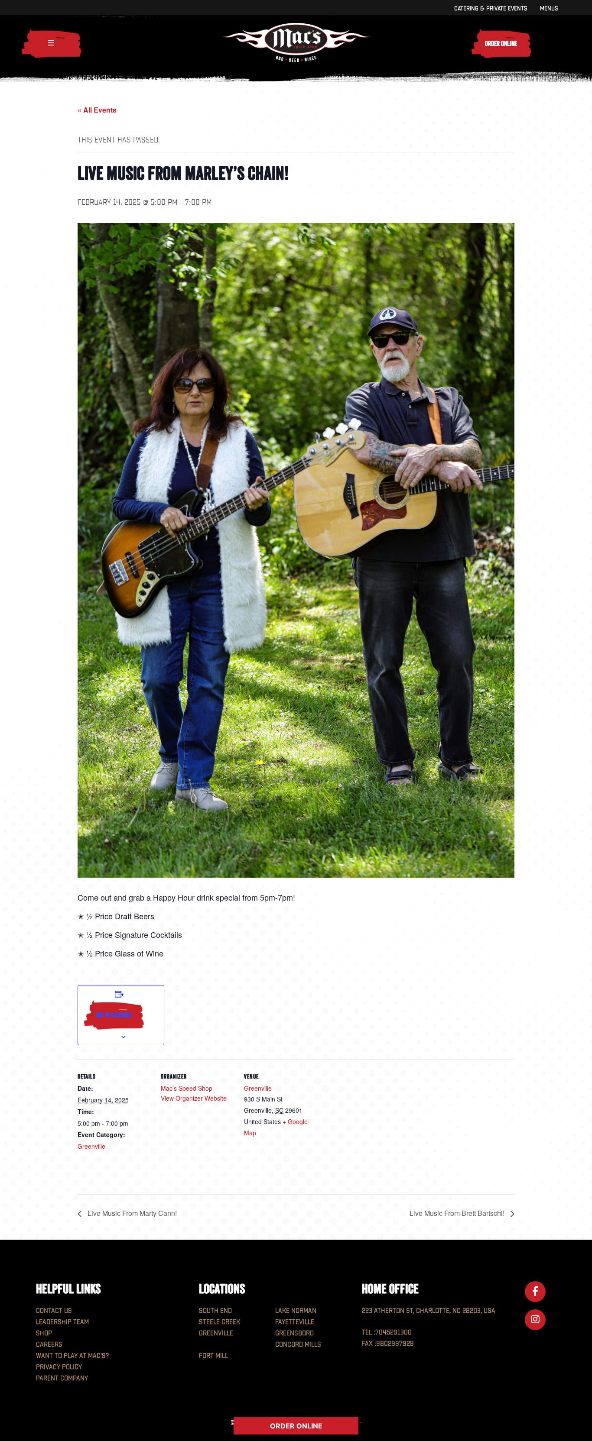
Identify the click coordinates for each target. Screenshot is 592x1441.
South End (215, 1311)
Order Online (501, 43)
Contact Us (54, 1311)
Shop (44, 1333)
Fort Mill (213, 1356)
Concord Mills (298, 1345)
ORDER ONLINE (296, 1426)
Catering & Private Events (490, 8)
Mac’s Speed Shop (186, 1088)
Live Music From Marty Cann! (131, 1213)
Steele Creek (219, 1322)
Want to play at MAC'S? (72, 1356)
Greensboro (294, 1333)
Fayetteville (294, 1322)
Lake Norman (295, 1311)
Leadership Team (62, 1322)
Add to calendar (113, 1015)
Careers (49, 1345)
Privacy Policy (59, 1367)
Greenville (91, 1146)
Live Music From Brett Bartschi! (458, 1213)
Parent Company (62, 1378)
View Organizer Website (194, 1098)
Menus (549, 8)
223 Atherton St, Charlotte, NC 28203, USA (428, 1311)
